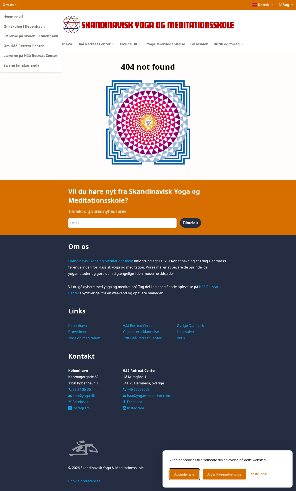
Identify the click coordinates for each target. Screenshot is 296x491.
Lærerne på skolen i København (30, 36)
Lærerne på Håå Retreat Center (30, 55)
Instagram (81, 408)
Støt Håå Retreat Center (142, 338)
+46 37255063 (136, 389)
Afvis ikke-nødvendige (224, 474)
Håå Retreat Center (94, 44)
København (62, 44)
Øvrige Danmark (190, 325)
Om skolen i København (24, 26)
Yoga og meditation (84, 338)
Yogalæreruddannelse (166, 44)
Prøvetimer (77, 331)
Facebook (80, 401)
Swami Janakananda (21, 65)
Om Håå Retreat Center (23, 45)
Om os (9, 4)
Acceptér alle (184, 474)
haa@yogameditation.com (148, 395)
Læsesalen (199, 44)
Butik (181, 338)
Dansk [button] (263, 4)
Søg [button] (286, 4)
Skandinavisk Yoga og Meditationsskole (100, 261)
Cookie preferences (84, 481)
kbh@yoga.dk (84, 395)
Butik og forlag (227, 44)
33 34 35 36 (81, 389)
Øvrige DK (129, 44)
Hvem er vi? (13, 16)
